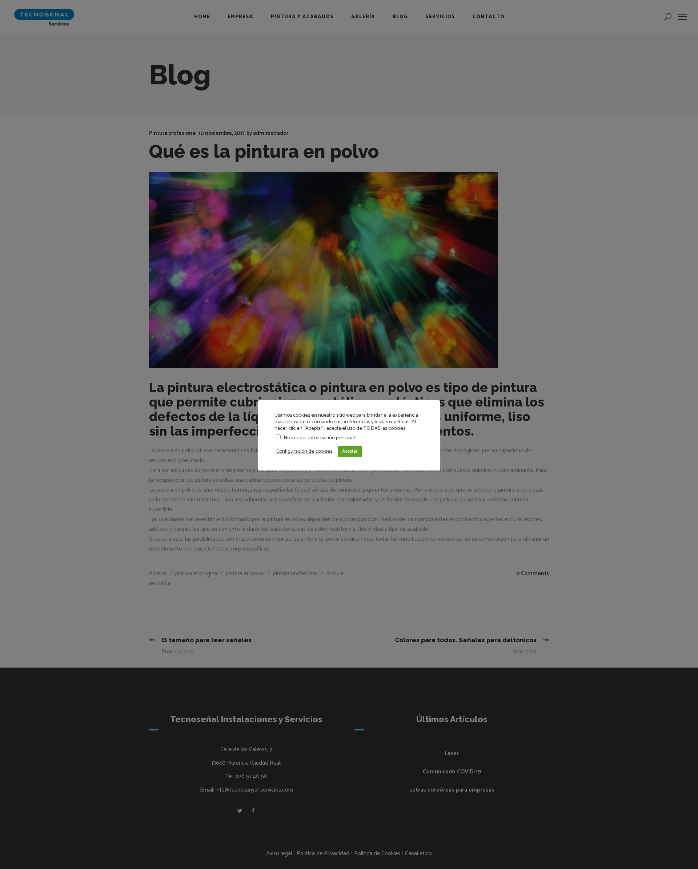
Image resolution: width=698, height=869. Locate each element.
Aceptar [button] (349, 451)
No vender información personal (319, 437)
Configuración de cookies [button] (304, 451)
